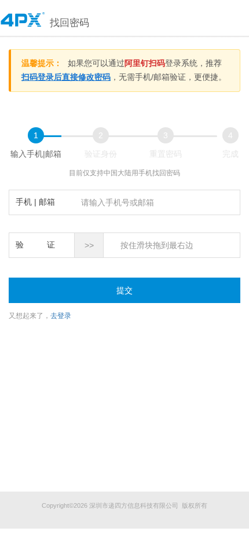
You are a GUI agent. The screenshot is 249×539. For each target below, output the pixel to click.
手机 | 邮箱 (35, 201)
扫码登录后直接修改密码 (66, 77)
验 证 (35, 244)
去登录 (60, 316)
